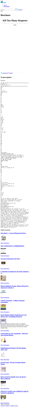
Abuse (16, 405)
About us (3, 405)
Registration (7, 6)
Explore (20, 9)
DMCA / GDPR (10, 405)
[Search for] (16, 9)
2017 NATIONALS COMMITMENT (12, 246)
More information (5, 243)
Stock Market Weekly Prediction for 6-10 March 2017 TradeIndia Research (13, 315)
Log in (5, 5)
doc (4, 2)
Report (11, 73)
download (5, 73)
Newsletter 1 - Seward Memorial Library (13, 233)
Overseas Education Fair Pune (10, 259)
